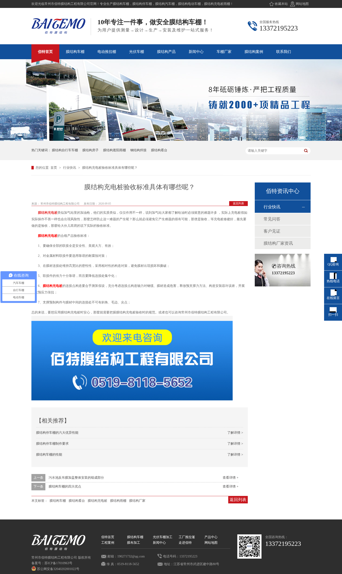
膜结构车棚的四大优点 (65, 486)
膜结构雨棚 (118, 500)
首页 (54, 167)
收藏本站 (281, 4)
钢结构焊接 (138, 150)
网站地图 (302, 4)
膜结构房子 (90, 150)
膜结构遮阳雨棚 (114, 150)
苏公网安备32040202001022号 (57, 569)
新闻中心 (159, 542)
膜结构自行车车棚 (65, 150)
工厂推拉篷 (187, 537)
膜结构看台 (159, 150)
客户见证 (272, 231)
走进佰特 (185, 542)
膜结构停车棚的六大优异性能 (57, 432)
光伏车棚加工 (162, 537)
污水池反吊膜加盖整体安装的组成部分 (76, 477)
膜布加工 (133, 542)
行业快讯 (70, 167)
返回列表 (238, 203)
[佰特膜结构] (249, 546)
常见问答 (272, 219)
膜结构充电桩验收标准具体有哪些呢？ (109, 167)
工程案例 (107, 542)
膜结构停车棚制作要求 (52, 443)
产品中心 (211, 537)
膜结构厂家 (137, 500)
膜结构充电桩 (47, 235)
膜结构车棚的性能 (49, 454)
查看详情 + (230, 477)
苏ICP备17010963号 (58, 563)
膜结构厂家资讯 (278, 243)
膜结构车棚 (58, 500)
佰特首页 (107, 537)
